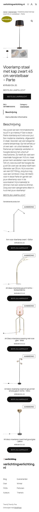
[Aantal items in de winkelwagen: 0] (36, 4)
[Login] (31, 4)
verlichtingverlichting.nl (14, 4)
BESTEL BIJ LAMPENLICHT (17, 96)
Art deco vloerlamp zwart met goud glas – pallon (19, 440)
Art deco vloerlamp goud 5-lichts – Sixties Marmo (19, 289)
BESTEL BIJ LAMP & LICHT (14, 195)
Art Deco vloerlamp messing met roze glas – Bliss (19, 339)
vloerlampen (12, 12)
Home (5, 12)
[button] (32, 21)
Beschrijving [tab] (11, 112)
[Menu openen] (28, 4)
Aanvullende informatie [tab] (16, 117)
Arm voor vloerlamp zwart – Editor (19, 239)
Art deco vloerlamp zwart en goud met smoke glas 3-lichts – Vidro (19, 390)
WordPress (17, 508)
